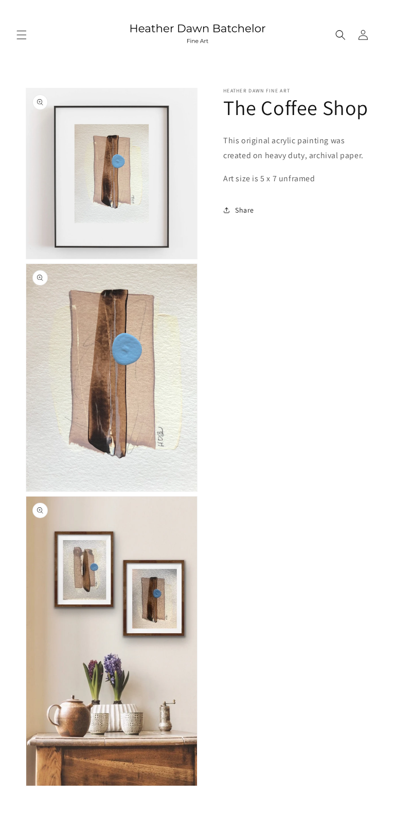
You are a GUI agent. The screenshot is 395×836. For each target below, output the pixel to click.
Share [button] (244, 210)
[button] (21, 35)
